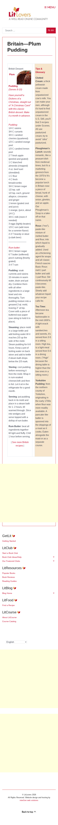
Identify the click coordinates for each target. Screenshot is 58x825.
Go (52, 30)
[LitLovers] (29, 13)
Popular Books (8, 573)
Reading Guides (9, 581)
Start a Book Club (10, 553)
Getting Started (9, 541)
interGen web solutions (29, 800)
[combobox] (24, 30)
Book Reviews (8, 577)
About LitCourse (9, 617)
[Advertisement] (29, 493)
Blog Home (7, 593)
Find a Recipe (8, 605)
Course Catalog (9, 621)
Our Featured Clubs (11, 561)
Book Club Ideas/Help (12, 557)
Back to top (28, 811)
